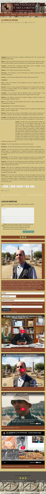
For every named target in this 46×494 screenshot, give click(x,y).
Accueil (2, 1)
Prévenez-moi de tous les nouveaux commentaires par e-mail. (16, 227)
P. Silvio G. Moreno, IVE (9, 22)
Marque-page (6, 190)
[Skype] (43, 1)
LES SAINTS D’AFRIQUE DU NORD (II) (11, 195)
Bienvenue (8, 1)
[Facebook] (41, 1)
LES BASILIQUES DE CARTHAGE (35, 195)
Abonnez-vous (6, 309)
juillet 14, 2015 (20, 22)
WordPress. (42, 480)
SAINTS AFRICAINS (30, 22)
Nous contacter (16, 1)
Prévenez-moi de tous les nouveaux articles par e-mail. (15, 229)
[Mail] (44, 1)
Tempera (37, 480)
